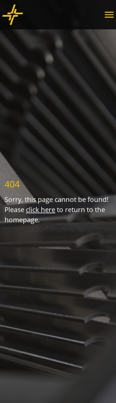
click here (40, 209)
